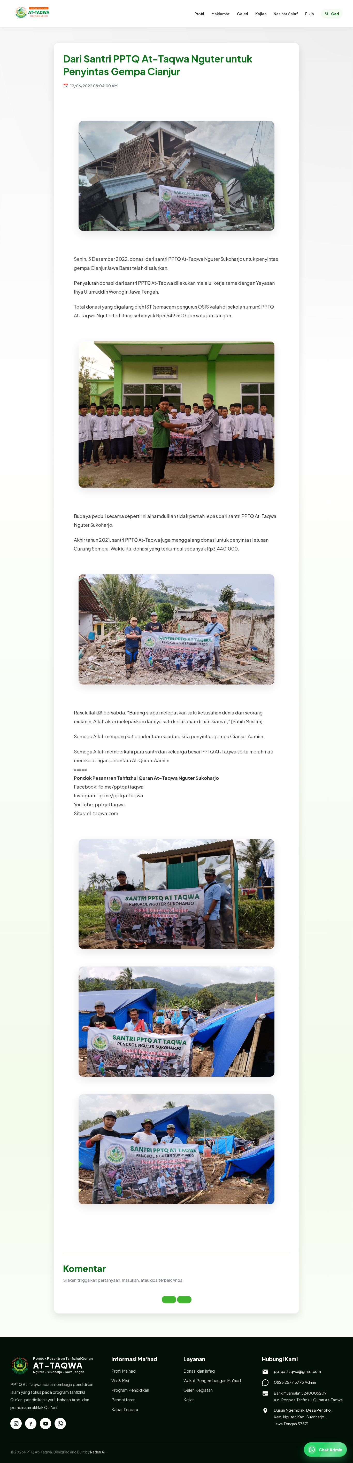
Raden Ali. (98, 1452)
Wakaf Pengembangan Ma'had (212, 1380)
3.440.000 (225, 549)
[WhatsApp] (60, 1423)
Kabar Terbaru (124, 1409)
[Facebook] (30, 1423)
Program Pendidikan (130, 1390)
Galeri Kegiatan (198, 1390)
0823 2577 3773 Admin (295, 1382)
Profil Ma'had (123, 1370)
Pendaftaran (123, 1399)
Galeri (242, 13)
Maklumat (220, 13)
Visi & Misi (120, 1380)
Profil (199, 13)
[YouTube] (45, 1423)
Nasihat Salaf (286, 13)
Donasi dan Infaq (199, 1370)
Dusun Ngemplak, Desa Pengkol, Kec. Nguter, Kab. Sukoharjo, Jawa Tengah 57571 (303, 1416)
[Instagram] (16, 1423)
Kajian (260, 13)
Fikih (309, 13)
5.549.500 (174, 315)
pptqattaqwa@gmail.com (297, 1371)
